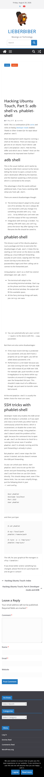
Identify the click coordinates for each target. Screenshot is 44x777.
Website (5, 669)
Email (5, 658)
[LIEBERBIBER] (5, 51)
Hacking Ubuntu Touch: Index (18, 580)
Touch (7, 65)
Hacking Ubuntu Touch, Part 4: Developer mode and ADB (20, 588)
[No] (41, 767)
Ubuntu (14, 65)
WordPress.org (8, 749)
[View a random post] (39, 51)
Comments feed (8, 745)
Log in (4, 735)
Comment (7, 615)
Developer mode (22, 128)
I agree (15, 772)
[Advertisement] (22, 82)
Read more (27, 772)
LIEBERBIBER (22, 31)
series (32, 125)
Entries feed (6, 740)
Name (5, 647)
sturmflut (20, 121)
